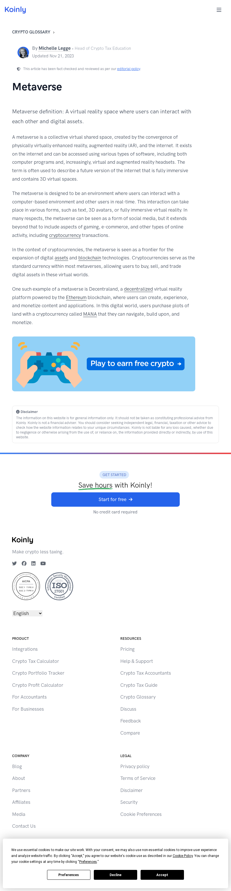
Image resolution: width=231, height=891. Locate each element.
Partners (21, 790)
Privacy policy (134, 766)
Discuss (128, 709)
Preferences (68, 875)
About (18, 778)
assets (61, 258)
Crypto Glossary (31, 32)
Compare (130, 733)
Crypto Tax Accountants (145, 673)
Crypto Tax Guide (138, 685)
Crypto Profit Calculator (37, 685)
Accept (162, 875)
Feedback (130, 721)
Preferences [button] (88, 862)
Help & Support (136, 661)
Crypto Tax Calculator (35, 661)
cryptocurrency (65, 235)
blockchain (89, 258)
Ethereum (76, 297)
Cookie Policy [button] (183, 856)
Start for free (112, 499)
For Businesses (28, 709)
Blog (17, 766)
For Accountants (29, 697)
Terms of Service (138, 778)
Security (128, 802)
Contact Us (24, 826)
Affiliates (21, 802)
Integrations (25, 649)
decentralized (138, 289)
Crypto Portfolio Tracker (38, 673)
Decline (115, 875)
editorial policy (128, 69)
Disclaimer (131, 790)
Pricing (127, 649)
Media (18, 814)
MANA (90, 314)
